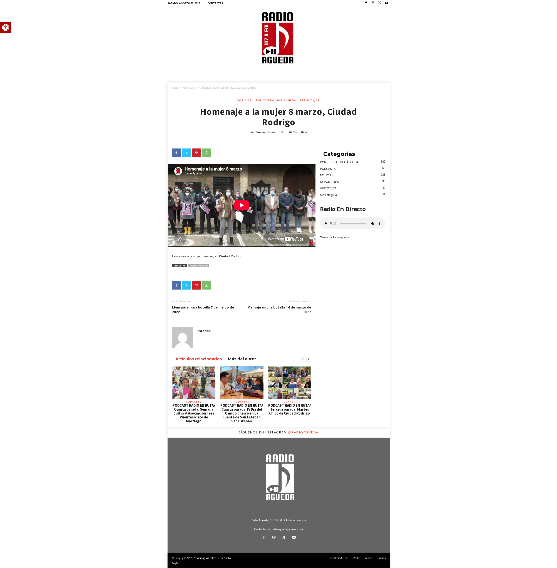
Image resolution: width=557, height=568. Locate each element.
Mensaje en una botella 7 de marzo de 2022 (203, 309)
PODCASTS (193, 401)
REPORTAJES (309, 100)
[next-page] (308, 359)
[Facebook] (366, 3)
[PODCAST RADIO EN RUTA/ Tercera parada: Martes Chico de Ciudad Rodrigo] (289, 382)
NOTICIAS (189, 87)
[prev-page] (302, 359)
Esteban (260, 132)
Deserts (368, 558)
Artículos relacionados (198, 359)
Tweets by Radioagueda (334, 237)
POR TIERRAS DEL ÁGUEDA (276, 100)
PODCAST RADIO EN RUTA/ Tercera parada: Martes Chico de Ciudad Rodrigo (289, 409)
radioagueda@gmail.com (287, 529)
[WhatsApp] (206, 152)
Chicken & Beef (339, 558)
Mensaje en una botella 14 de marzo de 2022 (279, 309)
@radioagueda (303, 432)
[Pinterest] (196, 152)
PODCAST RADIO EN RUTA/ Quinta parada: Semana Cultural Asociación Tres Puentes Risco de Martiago (194, 413)
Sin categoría (328, 195)
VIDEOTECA (328, 188)
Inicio (175, 87)
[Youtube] (386, 3)
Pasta (356, 558)
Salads (382, 558)
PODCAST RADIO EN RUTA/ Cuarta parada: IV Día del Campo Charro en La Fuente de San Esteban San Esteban (241, 413)
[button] (5, 27)
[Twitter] (379, 3)
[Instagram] (373, 3)
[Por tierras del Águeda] (278, 39)
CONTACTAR (215, 3)
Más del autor (242, 359)
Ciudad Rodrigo (199, 265)
